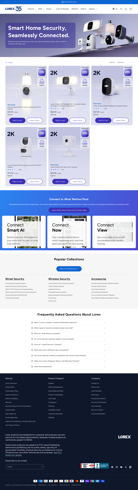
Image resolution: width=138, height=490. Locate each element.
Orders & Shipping (11, 398)
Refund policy (42, 485)
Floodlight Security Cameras (57, 292)
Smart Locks (52, 301)
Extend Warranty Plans (55, 391)
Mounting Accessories (98, 289)
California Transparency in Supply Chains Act (20, 421)
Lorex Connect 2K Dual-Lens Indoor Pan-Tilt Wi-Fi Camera (25, 166)
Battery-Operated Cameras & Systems (60, 295)
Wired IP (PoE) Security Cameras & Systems (19, 289)
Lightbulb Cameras (54, 289)
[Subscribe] (41, 466)
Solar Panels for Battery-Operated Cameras (104, 298)
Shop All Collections (68, 269)
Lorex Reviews (96, 406)
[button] (32, 9)
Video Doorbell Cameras (56, 286)
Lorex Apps (52, 398)
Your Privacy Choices (12, 425)
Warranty (8, 402)
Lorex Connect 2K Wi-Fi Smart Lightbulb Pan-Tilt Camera (24, 108)
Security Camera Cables (98, 286)
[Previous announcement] (6, 2)
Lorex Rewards (96, 391)
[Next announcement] (131, 2)
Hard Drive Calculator (55, 414)
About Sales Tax (10, 414)
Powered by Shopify (30, 485)
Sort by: (112, 62)
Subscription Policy (11, 391)
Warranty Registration (55, 387)
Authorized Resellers (98, 414)
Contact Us (95, 383)
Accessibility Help (11, 417)
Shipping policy (76, 485)
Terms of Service (11, 383)
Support (51, 383)
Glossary (51, 406)
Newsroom (95, 395)
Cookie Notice (10, 410)
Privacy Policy (10, 387)
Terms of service (64, 485)
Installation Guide (54, 410)
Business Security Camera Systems (16, 286)
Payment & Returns (11, 395)
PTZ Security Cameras (12, 298)
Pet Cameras (52, 298)
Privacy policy (53, 485)
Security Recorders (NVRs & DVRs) (16, 295)
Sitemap (51, 417)
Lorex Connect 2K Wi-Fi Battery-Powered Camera (110, 106)
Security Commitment (98, 402)
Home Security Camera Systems (15, 283)
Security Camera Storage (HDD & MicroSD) (104, 283)
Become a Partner (97, 410)
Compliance (52, 402)
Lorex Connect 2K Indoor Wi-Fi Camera (64, 167)
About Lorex (95, 387)
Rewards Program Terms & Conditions (18, 406)
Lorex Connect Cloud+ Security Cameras (61, 283)
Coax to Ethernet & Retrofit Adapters (102, 295)
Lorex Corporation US (17, 485)
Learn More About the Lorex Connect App (69, 210)
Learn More (34, 120)
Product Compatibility (55, 395)
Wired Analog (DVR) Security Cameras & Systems (20, 292)
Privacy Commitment (98, 398)
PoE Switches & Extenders (99, 292)
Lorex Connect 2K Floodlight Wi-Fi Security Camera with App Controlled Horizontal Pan (68, 105)
